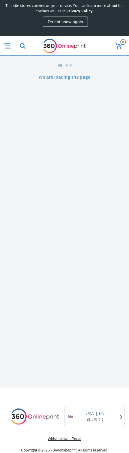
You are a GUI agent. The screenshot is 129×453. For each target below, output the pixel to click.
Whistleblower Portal (64, 439)
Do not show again (65, 21)
